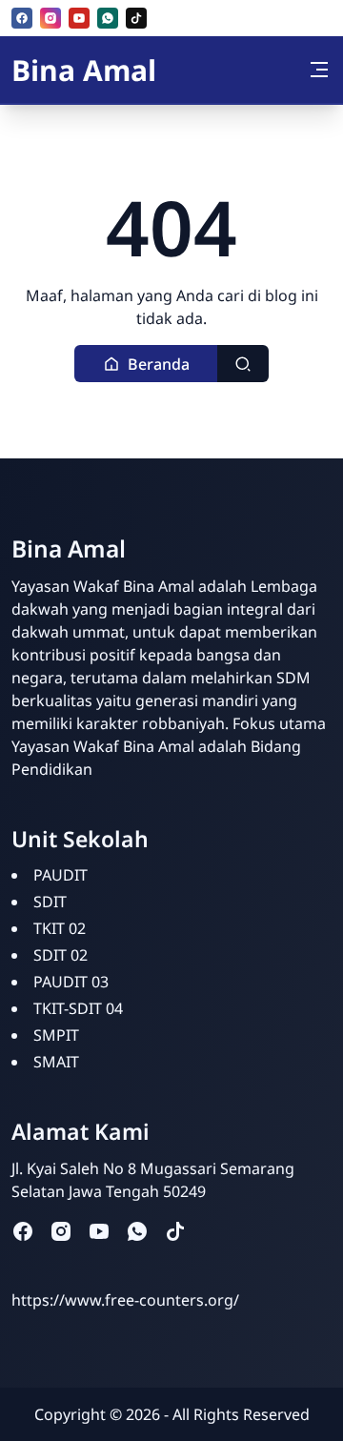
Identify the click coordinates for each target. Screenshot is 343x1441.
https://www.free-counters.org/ (125, 1299)
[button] (146, 363)
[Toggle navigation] (319, 69)
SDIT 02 (60, 954)
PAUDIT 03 (71, 981)
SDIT (50, 901)
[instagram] (50, 18)
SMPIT (56, 1035)
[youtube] (79, 18)
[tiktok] (136, 18)
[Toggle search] (243, 363)
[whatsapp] (107, 18)
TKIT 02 (59, 928)
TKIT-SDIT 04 (78, 1008)
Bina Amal (83, 70)
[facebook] (21, 18)
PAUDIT (60, 874)
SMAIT (56, 1061)
